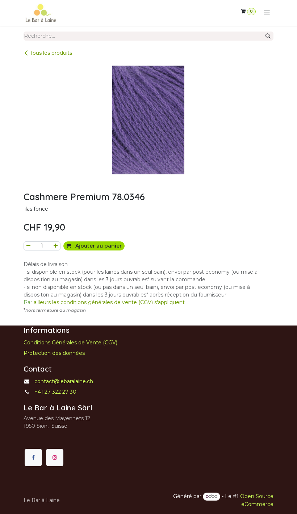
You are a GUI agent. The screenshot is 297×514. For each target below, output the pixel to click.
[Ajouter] (55, 245)
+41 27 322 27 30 (55, 392)
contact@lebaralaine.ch (63, 381)
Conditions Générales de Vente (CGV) (70, 342)
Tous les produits (51, 53)
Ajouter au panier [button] (98, 246)
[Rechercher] (268, 36)
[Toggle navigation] (266, 13)
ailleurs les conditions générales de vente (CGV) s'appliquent (104, 302)
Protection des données (54, 353)
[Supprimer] (28, 245)
